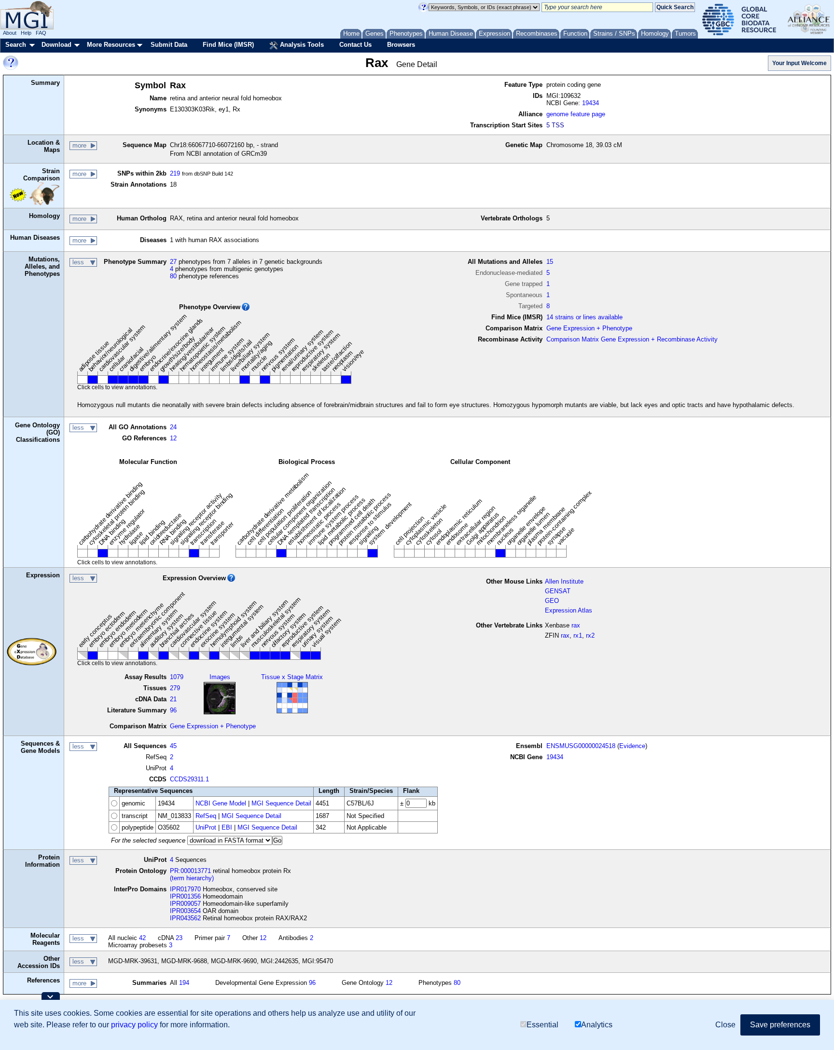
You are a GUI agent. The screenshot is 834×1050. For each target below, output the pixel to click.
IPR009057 (185, 903)
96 (173, 710)
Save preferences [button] (780, 1025)
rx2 (590, 635)
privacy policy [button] (134, 1025)
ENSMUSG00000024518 (580, 746)
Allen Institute (564, 581)
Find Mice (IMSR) (228, 44)
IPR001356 (185, 896)
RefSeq (205, 815)
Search (15, 44)
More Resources (111, 44)
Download (56, 44)
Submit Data (169, 44)
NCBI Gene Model (220, 803)
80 (173, 276)
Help (26, 33)
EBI (227, 827)
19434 (590, 103)
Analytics (596, 1025)
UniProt (205, 827)
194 (184, 982)
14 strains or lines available (584, 317)
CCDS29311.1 (189, 779)
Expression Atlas (568, 610)
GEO (552, 600)
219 (175, 173)
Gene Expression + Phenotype (589, 328)
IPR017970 (185, 889)
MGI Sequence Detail (281, 803)
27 (173, 261)
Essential (542, 1025)
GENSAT (557, 591)
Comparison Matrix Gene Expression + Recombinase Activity (632, 339)
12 (173, 438)
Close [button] (725, 1025)
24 (173, 427)
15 (549, 261)
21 (173, 699)
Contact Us (355, 44)
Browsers (401, 44)
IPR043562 (185, 918)
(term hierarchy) (192, 878)
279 (175, 688)
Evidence (632, 746)
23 (179, 937)
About (9, 33)
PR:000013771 (190, 870)
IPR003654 (185, 910)
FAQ (41, 33)
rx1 (577, 635)
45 (173, 746)
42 (142, 937)
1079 (176, 677)
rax (575, 625)
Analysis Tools (301, 44)
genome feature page (575, 114)
